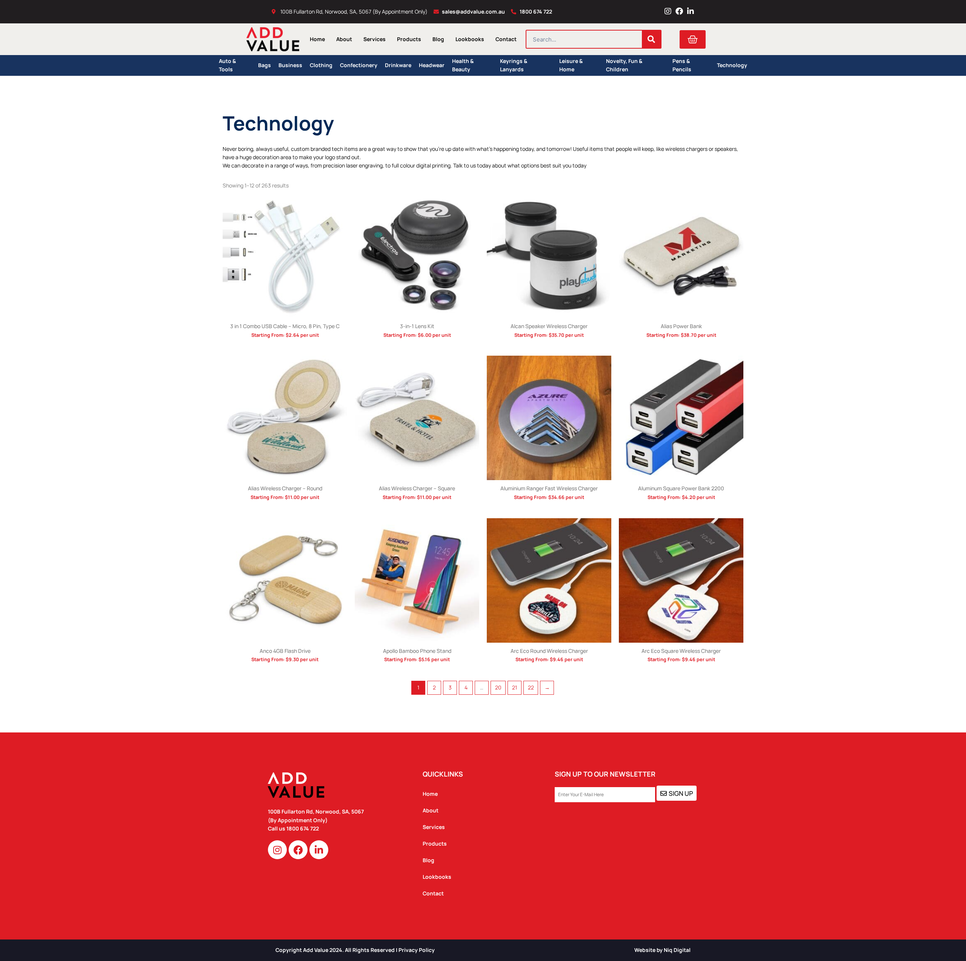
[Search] (651, 39)
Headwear (432, 65)
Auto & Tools (227, 65)
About (344, 39)
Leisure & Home (571, 65)
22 (531, 687)
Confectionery (358, 65)
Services (374, 39)
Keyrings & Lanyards (513, 65)
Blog (438, 39)
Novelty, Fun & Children (624, 65)
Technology (732, 65)
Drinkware (398, 65)
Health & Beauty (463, 65)
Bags (264, 65)
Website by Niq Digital (662, 949)
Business (290, 65)
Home (317, 39)
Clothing (321, 65)
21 (514, 687)
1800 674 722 (303, 828)
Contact (506, 39)
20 (498, 687)
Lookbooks (469, 39)
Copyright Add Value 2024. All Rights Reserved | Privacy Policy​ (355, 949)
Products (409, 39)
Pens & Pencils (681, 65)
